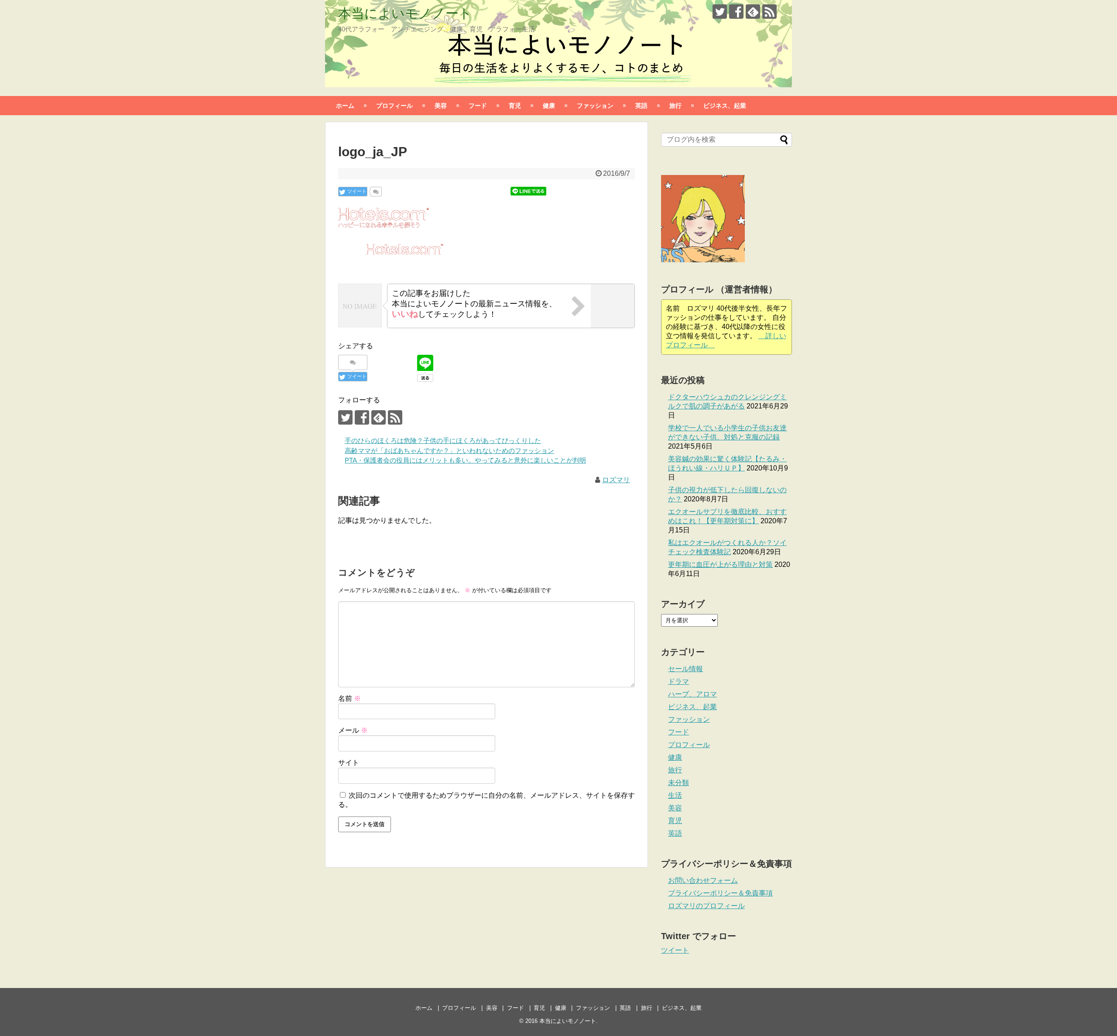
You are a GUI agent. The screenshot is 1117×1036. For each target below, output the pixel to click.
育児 (515, 105)
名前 (349, 698)
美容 (441, 105)
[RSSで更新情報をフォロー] (769, 11)
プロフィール (394, 105)
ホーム (345, 105)
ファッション (595, 105)
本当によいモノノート (405, 13)
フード (478, 105)
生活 (675, 795)
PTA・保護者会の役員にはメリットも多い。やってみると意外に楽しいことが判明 (465, 460)
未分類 (678, 782)
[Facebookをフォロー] (736, 11)
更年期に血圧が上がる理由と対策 (720, 564)
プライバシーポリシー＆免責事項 (720, 893)
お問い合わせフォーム (703, 880)
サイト (348, 762)
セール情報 (685, 668)
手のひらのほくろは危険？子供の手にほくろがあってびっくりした (443, 440)
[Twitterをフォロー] (720, 11)
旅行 (675, 105)
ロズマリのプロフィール (706, 905)
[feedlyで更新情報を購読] (753, 11)
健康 (549, 105)
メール (353, 730)
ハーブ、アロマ (692, 694)
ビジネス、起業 (724, 105)
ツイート (675, 950)
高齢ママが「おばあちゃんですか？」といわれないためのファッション (449, 450)
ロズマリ (616, 480)
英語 (641, 105)
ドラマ (678, 681)
